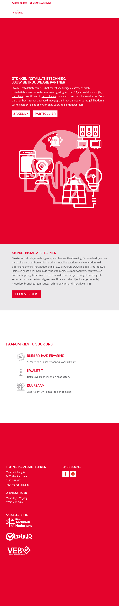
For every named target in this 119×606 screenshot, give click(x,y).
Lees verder (26, 294)
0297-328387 (13, 480)
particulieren (48, 96)
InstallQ (78, 283)
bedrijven (17, 96)
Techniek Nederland (61, 283)
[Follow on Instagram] (73, 474)
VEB (89, 283)
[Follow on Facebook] (65, 474)
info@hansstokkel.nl (17, 484)
